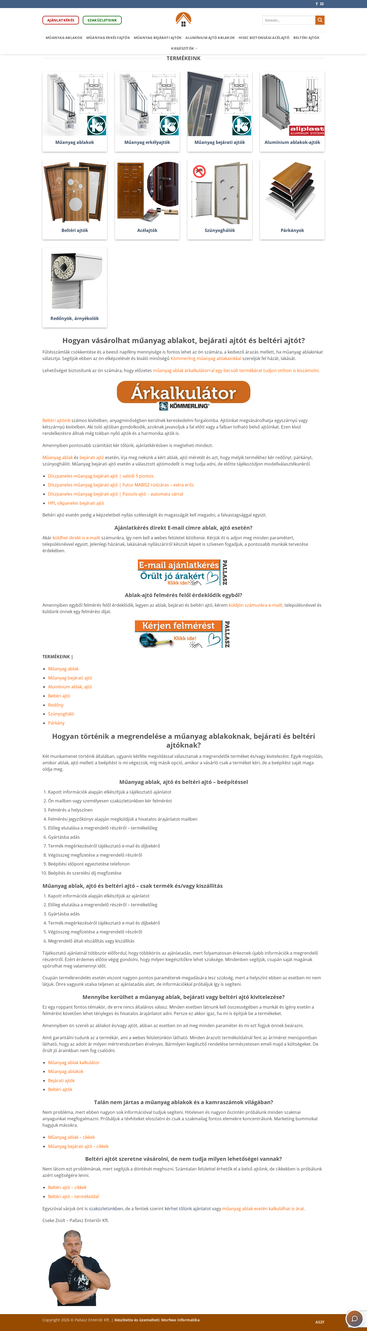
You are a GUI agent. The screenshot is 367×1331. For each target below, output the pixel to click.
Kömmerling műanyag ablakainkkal (206, 358)
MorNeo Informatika (180, 1319)
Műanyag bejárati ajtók (158, 37)
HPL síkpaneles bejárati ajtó (76, 503)
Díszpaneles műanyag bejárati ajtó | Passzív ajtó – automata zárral (115, 494)
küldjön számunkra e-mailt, (256, 605)
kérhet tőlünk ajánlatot (188, 1209)
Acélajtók (147, 230)
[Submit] (320, 20)
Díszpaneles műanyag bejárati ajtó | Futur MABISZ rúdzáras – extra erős (121, 485)
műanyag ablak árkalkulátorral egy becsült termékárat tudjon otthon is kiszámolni (236, 370)
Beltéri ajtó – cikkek (67, 1187)
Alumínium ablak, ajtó (70, 687)
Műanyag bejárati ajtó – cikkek (78, 1146)
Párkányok (292, 230)
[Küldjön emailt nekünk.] (321, 4)
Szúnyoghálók (220, 230)
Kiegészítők (182, 48)
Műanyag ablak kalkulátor (74, 1062)
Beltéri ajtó (59, 696)
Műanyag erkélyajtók (108, 37)
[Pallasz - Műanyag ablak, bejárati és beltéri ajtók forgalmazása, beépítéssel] (183, 20)
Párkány (56, 723)
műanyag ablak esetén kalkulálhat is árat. (263, 1209)
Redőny (55, 705)
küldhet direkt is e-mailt (76, 538)
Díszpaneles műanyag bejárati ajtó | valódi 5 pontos (101, 476)
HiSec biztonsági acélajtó (264, 37)
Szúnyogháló (61, 714)
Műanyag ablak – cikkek (71, 1137)
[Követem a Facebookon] (316, 4)
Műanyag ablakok (64, 37)
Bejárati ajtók (61, 1080)
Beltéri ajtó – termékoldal (73, 1196)
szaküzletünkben (106, 1209)
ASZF (320, 1322)
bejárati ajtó (92, 457)
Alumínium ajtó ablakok (210, 37)
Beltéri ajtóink (56, 420)
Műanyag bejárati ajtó (70, 678)
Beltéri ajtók (306, 37)
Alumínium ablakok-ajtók (292, 142)
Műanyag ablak (57, 457)
